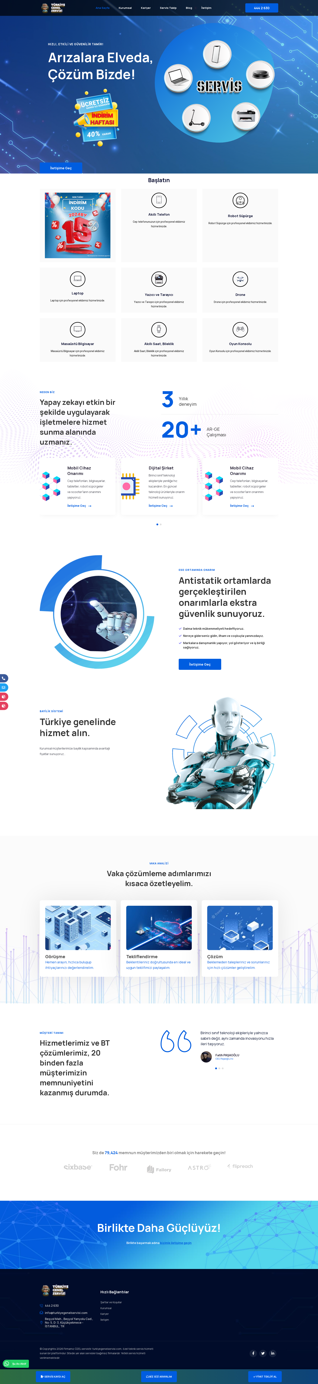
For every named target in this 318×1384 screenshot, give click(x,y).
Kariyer (146, 8)
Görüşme (55, 956)
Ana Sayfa (102, 8)
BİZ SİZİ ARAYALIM (160, 1376)
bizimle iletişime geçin (176, 1243)
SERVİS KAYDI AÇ (54, 1376)
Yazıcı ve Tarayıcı (159, 294)
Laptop (78, 293)
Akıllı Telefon (159, 214)
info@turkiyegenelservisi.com (66, 1313)
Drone (240, 294)
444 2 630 (262, 8)
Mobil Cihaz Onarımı (79, 470)
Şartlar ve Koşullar (111, 1302)
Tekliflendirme (142, 956)
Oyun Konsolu (240, 344)
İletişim (206, 8)
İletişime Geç (61, 168)
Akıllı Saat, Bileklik (159, 344)
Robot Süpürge (240, 216)
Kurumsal (125, 8)
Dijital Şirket (161, 468)
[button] (157, 524)
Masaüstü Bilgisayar (77, 344)
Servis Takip (168, 8)
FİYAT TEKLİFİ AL (266, 1376)
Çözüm (215, 956)
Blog (189, 8)
